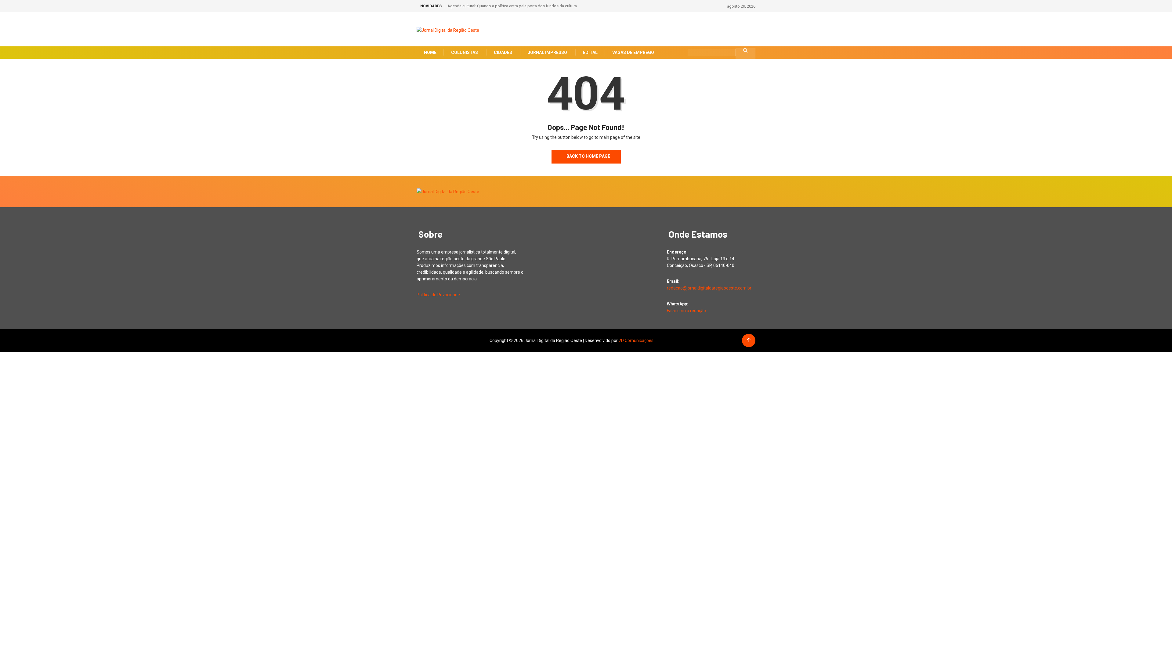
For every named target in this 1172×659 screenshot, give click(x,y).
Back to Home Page (588, 156)
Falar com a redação (686, 310)
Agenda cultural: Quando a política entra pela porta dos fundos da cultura (512, 6)
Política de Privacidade (438, 294)
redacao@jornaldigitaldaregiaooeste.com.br (709, 288)
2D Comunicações (636, 340)
